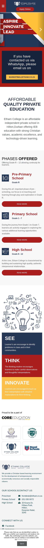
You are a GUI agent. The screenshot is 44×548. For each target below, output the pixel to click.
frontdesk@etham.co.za (32, 496)
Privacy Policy (22, 539)
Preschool (6, 496)
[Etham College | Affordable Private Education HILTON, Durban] (25, 4)
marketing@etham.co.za (22, 77)
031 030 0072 (28, 499)
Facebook (10, 526)
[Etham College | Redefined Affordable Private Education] (11, 448)
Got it (22, 544)
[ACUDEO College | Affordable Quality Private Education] (32, 432)
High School (22, 251)
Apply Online (25, 9)
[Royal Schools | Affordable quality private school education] (32, 448)
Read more (22, 204)
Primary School (24, 215)
